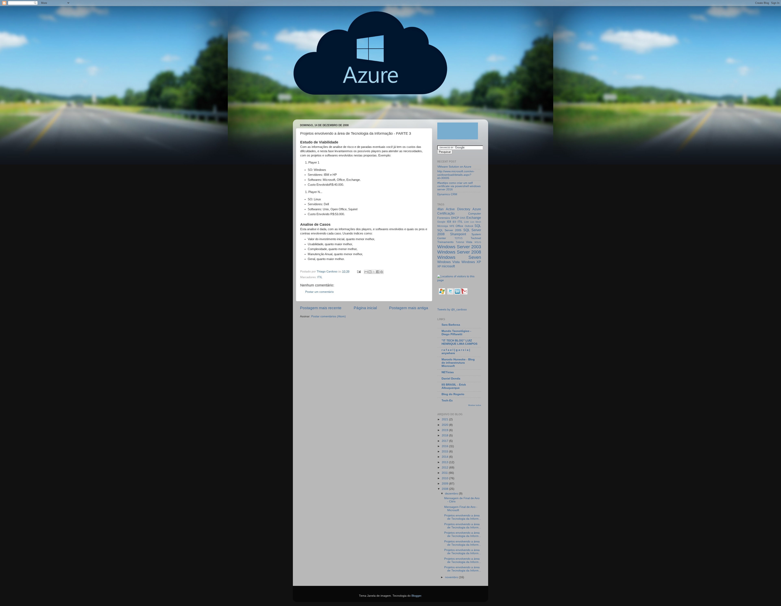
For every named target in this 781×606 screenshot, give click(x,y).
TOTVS (458, 238)
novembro (452, 577)
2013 (445, 462)
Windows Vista (448, 262)
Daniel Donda (451, 378)
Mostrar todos (474, 405)
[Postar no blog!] (370, 272)
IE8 (449, 221)
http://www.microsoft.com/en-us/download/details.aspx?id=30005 (455, 174)
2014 (445, 456)
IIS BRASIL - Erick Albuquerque (454, 386)
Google (441, 221)
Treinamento (445, 242)
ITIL (319, 277)
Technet (476, 238)
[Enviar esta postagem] (359, 271)
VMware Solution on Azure (454, 166)
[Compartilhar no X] (374, 272)
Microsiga (442, 226)
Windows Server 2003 (459, 246)
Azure (476, 209)
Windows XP (471, 262)
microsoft (448, 266)
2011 (445, 472)
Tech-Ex (447, 400)
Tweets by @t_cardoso (452, 309)
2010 (445, 478)
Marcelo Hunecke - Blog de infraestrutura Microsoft (458, 363)
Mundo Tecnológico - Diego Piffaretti (456, 333)
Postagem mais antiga (408, 308)
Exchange (473, 217)
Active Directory (458, 209)
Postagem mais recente (320, 308)
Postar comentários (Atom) (328, 316)
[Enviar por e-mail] (366, 272)
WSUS (477, 242)
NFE (451, 226)
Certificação (446, 213)
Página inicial (365, 308)
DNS (462, 218)
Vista (469, 242)
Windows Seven (459, 257)
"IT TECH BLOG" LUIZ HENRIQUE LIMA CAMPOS (459, 342)
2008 (445, 488)
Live (466, 221)
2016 (445, 446)
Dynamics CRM (447, 194)
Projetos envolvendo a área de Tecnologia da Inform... (462, 517)
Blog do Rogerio (453, 394)
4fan (440, 209)
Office (459, 226)
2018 (445, 435)
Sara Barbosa (451, 324)
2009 (445, 483)
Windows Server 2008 (459, 252)
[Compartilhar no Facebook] (378, 272)
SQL (477, 226)
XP (439, 266)
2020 (445, 424)
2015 (445, 451)
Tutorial (460, 242)
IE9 (454, 221)
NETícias (448, 372)
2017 (445, 440)
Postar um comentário (319, 291)
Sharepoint (458, 234)
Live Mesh (475, 222)
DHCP (455, 217)
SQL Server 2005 (449, 230)
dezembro (452, 493)
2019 (445, 430)
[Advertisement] (371, 109)
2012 (445, 467)
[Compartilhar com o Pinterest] (382, 272)
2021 (445, 419)
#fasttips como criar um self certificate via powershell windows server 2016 (459, 186)
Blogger (416, 595)
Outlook (469, 226)
